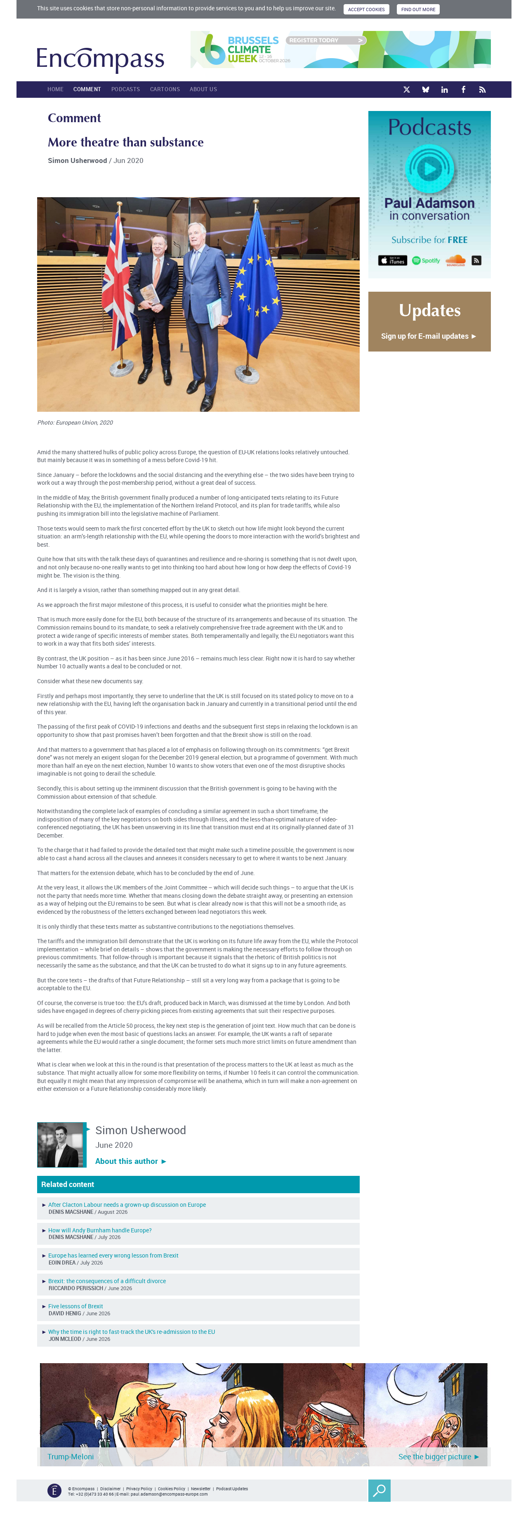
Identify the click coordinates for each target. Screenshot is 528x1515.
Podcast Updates (232, 1488)
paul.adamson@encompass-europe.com (169, 1494)
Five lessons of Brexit (75, 1306)
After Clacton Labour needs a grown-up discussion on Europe (127, 1204)
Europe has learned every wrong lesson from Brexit (113, 1255)
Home (55, 89)
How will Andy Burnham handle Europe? (100, 1230)
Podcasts (125, 89)
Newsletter (200, 1488)
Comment (87, 89)
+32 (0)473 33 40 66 (95, 1494)
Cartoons (165, 89)
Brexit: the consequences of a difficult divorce (107, 1281)
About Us (203, 89)
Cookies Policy (171, 1488)
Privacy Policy (139, 1488)
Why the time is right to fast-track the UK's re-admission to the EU (131, 1332)
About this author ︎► (131, 1161)
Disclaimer (110, 1488)
